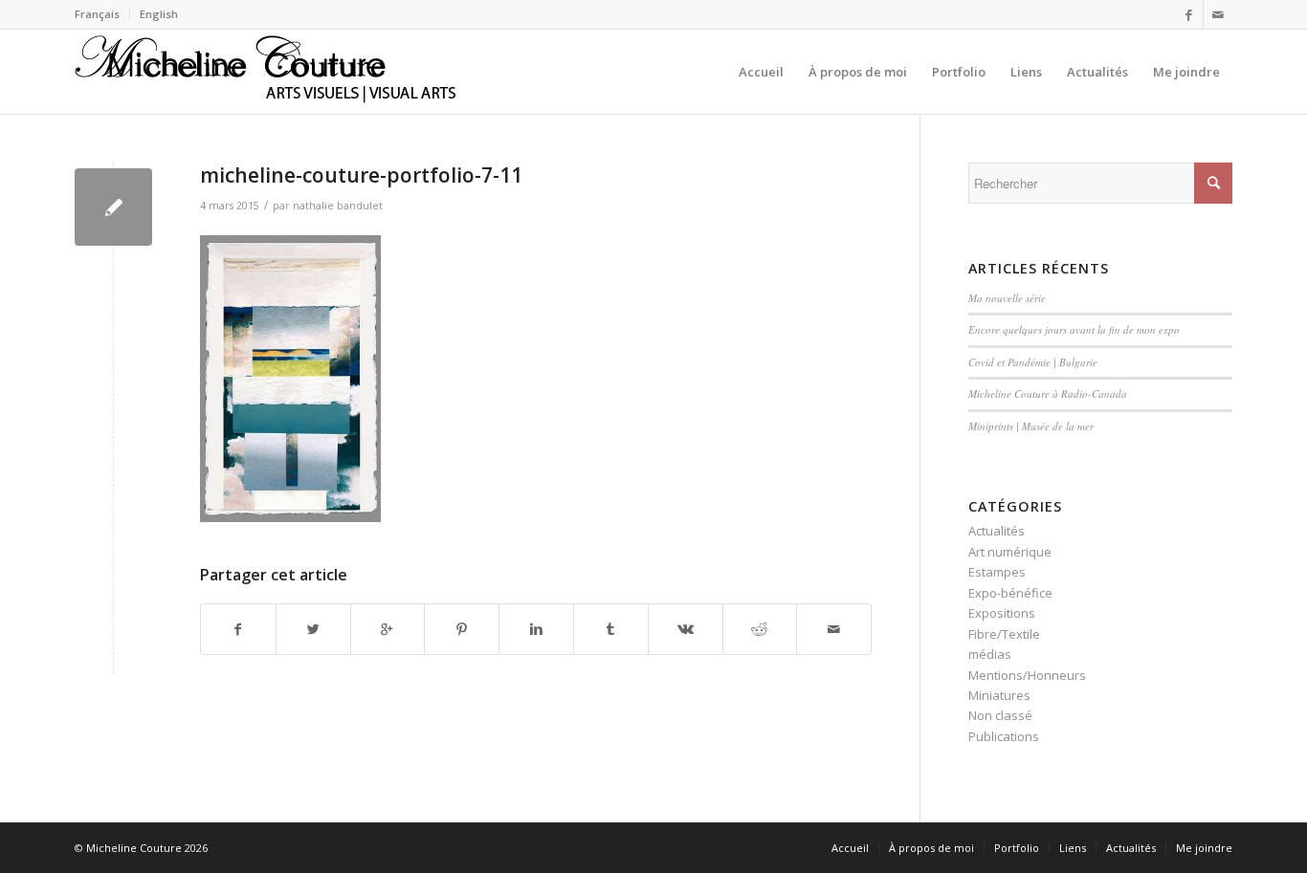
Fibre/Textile (1004, 634)
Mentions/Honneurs (1027, 675)
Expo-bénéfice (1010, 592)
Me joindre (1204, 847)
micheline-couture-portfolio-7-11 (361, 175)
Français (97, 14)
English (159, 14)
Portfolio (1016, 847)
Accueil (850, 847)
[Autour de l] (113, 207)
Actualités (996, 530)
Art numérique (1010, 551)
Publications (1003, 736)
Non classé (1000, 715)
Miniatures (999, 695)
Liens (1072, 847)
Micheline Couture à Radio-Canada (1047, 393)
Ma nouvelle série (1007, 298)
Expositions (1001, 613)
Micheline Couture (134, 847)
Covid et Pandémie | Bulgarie (1032, 362)
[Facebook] (1189, 14)
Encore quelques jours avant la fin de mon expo (1074, 329)
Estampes (997, 571)
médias (989, 654)
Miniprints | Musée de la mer (1031, 426)
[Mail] (1218, 14)
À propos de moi (931, 847)
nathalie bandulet (338, 205)
